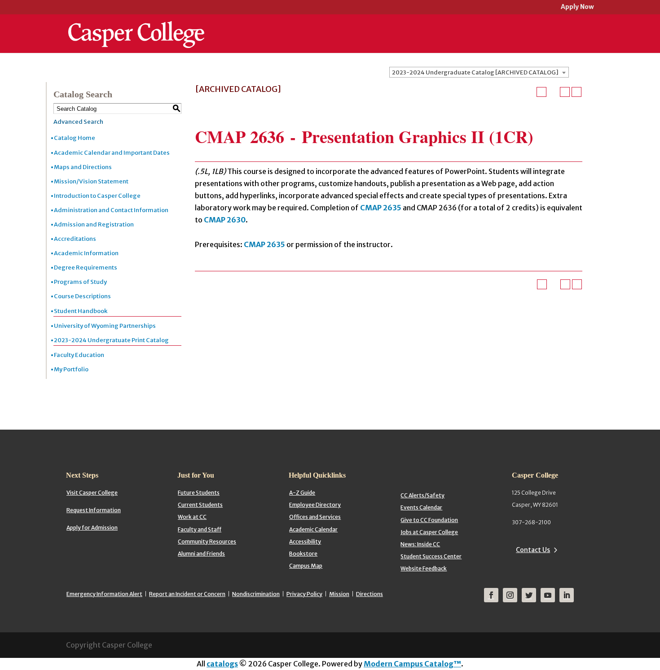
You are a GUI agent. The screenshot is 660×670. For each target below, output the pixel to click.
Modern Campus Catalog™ (412, 663)
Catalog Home (74, 138)
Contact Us (533, 550)
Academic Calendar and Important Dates (112, 153)
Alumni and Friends (201, 553)
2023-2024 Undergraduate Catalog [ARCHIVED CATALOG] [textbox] (475, 72)
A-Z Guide (302, 492)
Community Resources (207, 541)
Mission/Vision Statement (91, 181)
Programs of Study (80, 282)
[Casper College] (136, 26)
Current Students (200, 504)
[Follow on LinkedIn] (566, 595)
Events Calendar (421, 507)
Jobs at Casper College (429, 532)
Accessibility (305, 541)
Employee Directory (315, 504)
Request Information (93, 510)
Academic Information (86, 253)
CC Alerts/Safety (422, 495)
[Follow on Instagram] (510, 595)
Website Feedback (423, 568)
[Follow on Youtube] (548, 595)
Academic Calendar (313, 529)
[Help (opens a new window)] (576, 92)
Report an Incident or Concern (187, 594)
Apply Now (577, 7)
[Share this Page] (553, 92)
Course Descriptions (82, 296)
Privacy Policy (304, 594)
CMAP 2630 (225, 219)
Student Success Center (431, 556)
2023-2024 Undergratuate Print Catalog (111, 340)
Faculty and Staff (199, 529)
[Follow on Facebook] (491, 595)
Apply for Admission (92, 527)
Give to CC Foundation (429, 520)
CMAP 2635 (380, 207)
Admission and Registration (94, 224)
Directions (369, 594)
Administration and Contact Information (111, 210)
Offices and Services (315, 516)
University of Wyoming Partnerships (105, 326)
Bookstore (303, 553)
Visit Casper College (92, 492)
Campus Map (305, 565)
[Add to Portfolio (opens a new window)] (541, 92)
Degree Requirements (85, 267)
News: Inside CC (420, 544)
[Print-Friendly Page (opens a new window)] (565, 92)
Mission (339, 594)
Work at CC (192, 516)
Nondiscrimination (256, 594)
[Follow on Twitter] (529, 595)
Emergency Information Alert (104, 594)
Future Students (199, 492)
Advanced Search (78, 122)
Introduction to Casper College (97, 196)
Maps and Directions (83, 167)
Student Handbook (80, 311)
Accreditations (75, 239)
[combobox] (479, 72)
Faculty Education (79, 355)
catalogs (222, 663)
